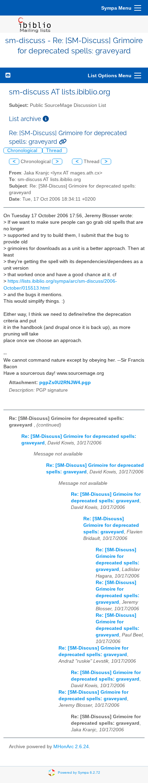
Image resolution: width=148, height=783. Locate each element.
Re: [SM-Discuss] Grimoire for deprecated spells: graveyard (111, 525)
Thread (54, 150)
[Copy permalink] (62, 141)
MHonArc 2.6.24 (71, 746)
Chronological (23, 150)
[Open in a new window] (46, 118)
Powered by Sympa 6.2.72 (79, 772)
